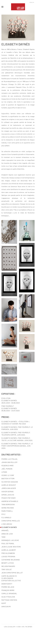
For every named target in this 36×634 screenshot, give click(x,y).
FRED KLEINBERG (8, 553)
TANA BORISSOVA (8, 504)
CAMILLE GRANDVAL (9, 593)
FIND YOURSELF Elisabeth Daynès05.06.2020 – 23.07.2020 (10, 408)
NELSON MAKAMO (8, 566)
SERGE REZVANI (7, 508)
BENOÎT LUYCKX (7, 563)
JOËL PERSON (6, 469)
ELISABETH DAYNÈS (9, 527)
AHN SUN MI (6, 606)
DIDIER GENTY (6, 584)
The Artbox (28, 626)
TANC (3, 537)
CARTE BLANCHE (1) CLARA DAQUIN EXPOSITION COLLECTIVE (11, 578)
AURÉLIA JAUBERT (8, 550)
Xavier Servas (7, 491)
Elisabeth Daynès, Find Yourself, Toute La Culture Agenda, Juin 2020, (17, 439)
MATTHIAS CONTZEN (9, 600)
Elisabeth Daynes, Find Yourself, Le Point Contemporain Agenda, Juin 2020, (17, 445)
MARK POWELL (7, 511)
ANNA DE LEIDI (7, 534)
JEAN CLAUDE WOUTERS (11, 547)
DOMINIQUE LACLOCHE (10, 540)
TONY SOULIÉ (6, 569)
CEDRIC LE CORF (7, 475)
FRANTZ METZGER (8, 498)
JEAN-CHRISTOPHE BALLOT (12, 573)
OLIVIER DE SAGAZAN (9, 482)
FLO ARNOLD (6, 517)
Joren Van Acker (8, 488)
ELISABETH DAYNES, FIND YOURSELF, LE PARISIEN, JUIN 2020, (17, 428)
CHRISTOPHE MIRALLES (10, 521)
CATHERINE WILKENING (10, 560)
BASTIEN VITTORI (7, 478)
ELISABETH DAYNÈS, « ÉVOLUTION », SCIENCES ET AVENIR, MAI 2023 (15, 422)
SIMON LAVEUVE (7, 495)
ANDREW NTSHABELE (9, 501)
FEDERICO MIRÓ (7, 465)
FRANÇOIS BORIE (7, 590)
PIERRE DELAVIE (7, 587)
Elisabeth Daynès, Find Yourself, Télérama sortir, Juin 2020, (15, 433)
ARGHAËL (5, 530)
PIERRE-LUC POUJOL (9, 459)
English (32, 2)
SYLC (3, 514)
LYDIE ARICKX (6, 524)
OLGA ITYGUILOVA (8, 597)
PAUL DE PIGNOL (7, 543)
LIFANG (4, 472)
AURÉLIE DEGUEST (8, 485)
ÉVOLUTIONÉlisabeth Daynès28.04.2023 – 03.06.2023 (10, 400)
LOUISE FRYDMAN (8, 556)
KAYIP (3, 603)
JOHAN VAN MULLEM (9, 462)
